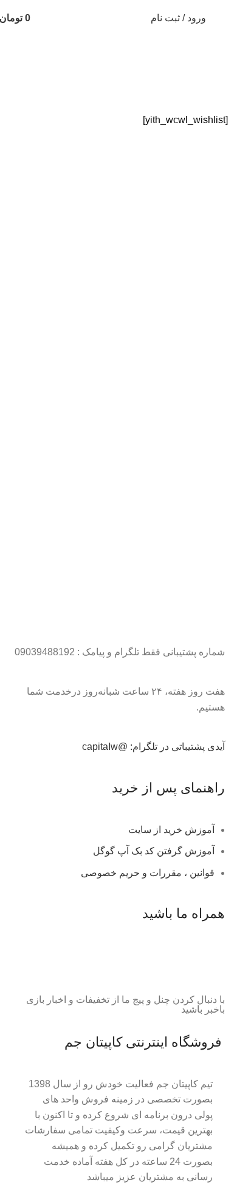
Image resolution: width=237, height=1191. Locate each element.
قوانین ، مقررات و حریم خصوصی (148, 873)
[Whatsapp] (177, 963)
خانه (219, 80)
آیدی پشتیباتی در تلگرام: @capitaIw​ (153, 746)
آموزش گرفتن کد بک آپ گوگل (154, 851)
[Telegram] (209, 963)
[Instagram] (144, 963)
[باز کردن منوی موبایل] (223, 18)
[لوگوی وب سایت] (93, 17)
